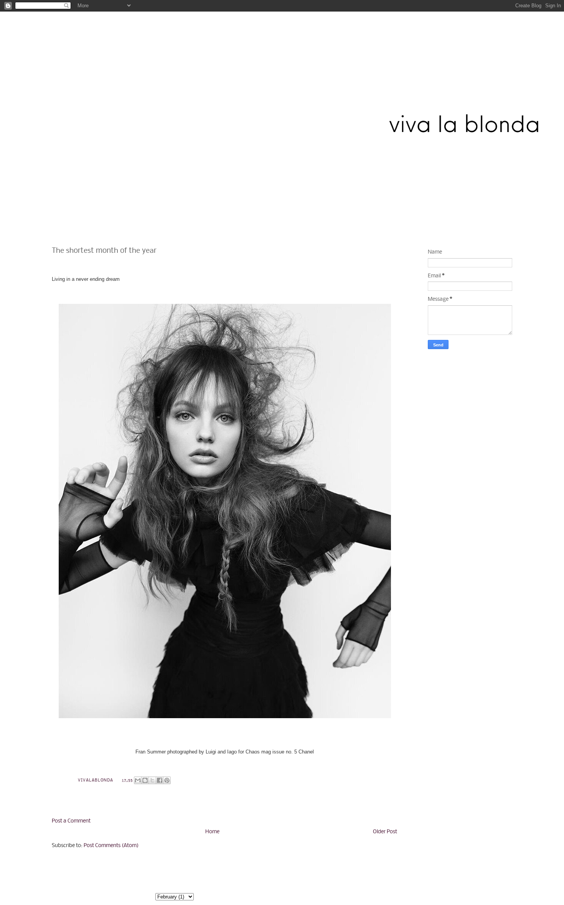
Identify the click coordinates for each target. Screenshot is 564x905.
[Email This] (138, 780)
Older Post (385, 832)
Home (212, 832)
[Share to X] (152, 780)
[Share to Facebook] (159, 780)
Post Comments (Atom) (111, 846)
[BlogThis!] (145, 780)
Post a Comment (71, 821)
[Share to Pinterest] (167, 780)
